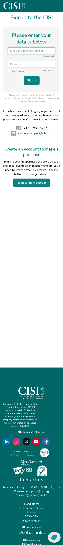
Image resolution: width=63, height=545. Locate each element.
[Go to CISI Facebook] (47, 441)
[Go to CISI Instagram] (17, 441)
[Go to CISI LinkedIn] (7, 441)
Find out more (33, 527)
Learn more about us (33, 432)
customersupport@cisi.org (34, 133)
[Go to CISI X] (27, 441)
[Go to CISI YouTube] (37, 441)
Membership (33, 540)
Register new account (31, 183)
